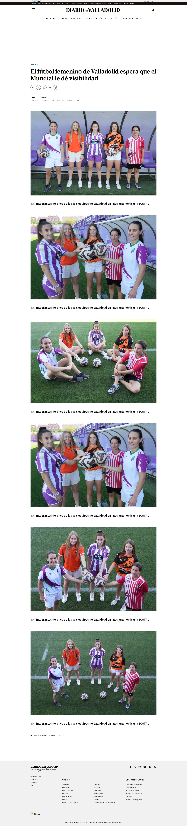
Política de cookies (96, 822)
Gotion (108, 3)
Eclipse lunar (88, 3)
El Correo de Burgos (132, 790)
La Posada (98, 790)
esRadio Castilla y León (134, 800)
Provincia (62, 18)
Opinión (98, 18)
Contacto (34, 783)
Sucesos (97, 787)
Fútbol (61, 736)
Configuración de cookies (113, 822)
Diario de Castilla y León (134, 784)
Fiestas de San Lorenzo (70, 803)
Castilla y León (111, 18)
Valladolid (51, 18)
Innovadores (98, 797)
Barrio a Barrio (129, 3)
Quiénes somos (36, 776)
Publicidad (34, 779)
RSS (32, 786)
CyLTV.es (129, 797)
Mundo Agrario (99, 793)
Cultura (123, 18)
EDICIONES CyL (148, 1)
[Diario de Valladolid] (93, 10)
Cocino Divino (117, 3)
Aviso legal (69, 822)
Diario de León (131, 787)
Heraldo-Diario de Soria (134, 793)
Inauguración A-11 (48, 3)
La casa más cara (76, 3)
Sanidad (97, 784)
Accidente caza (99, 3)
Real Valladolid (76, 18)
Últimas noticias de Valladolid (104, 803)
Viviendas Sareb (62, 3)
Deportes (89, 18)
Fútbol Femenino (40, 736)
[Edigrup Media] (37, 813)
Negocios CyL (135, 18)
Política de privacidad (81, 822)
